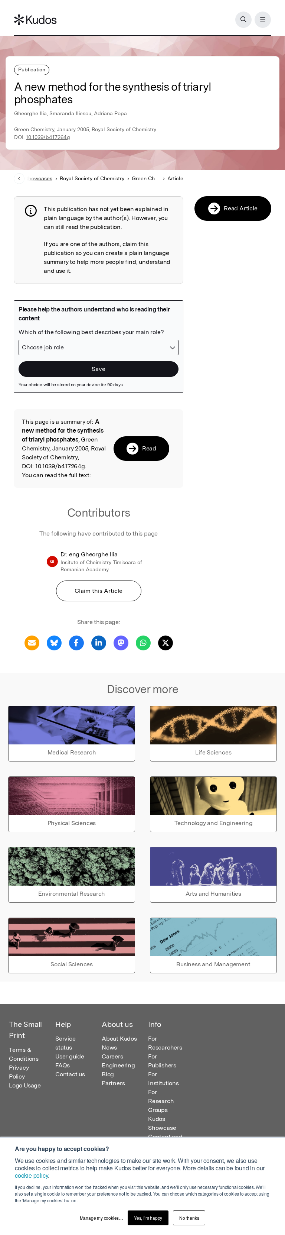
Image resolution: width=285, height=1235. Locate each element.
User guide (69, 1056)
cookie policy (31, 1175)
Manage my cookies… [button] (101, 1218)
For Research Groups (161, 1101)
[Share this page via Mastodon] (121, 642)
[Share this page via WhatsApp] (143, 642)
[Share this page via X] (165, 642)
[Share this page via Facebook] (76, 642)
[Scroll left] (19, 178)
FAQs (62, 1065)
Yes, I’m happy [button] (148, 1218)
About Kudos (119, 1038)
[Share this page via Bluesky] (54, 642)
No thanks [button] (189, 1218)
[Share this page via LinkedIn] (98, 642)
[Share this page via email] (32, 642)
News (109, 1047)
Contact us (70, 1074)
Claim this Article (98, 590)
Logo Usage (25, 1085)
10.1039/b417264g (48, 137)
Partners (113, 1083)
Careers (112, 1056)
